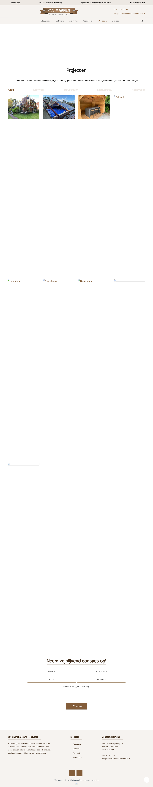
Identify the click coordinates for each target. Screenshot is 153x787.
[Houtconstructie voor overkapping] (94, 369)
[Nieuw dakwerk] (59, 107)
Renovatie (138, 89)
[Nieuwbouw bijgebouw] (129, 369)
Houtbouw (71, 89)
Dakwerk (39, 89)
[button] (142, 21)
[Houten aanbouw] (23, 369)
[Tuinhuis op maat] (23, 553)
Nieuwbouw (104, 89)
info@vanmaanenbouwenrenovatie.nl (116, 759)
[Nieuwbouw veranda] (94, 107)
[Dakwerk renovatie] (59, 369)
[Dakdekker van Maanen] (129, 185)
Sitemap (75, 780)
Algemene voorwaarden (89, 780)
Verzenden (77, 706)
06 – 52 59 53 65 (108, 755)
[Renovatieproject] (23, 107)
